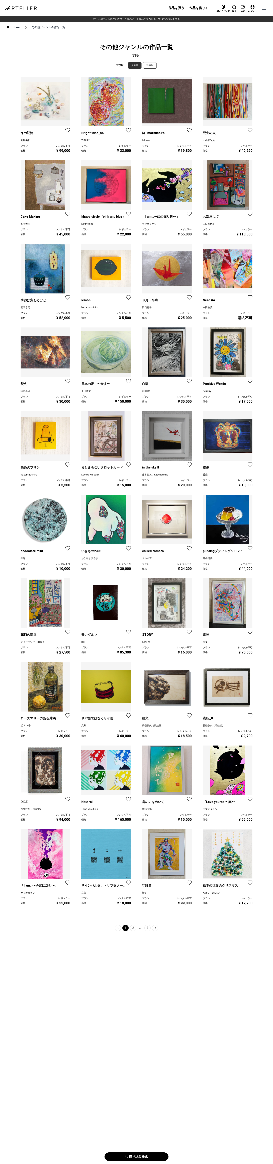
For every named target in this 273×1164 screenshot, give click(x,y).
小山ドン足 (209, 140)
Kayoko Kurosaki (90, 474)
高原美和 (25, 140)
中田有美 (207, 307)
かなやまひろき (89, 558)
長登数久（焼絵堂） (153, 725)
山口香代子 (209, 223)
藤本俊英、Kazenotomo (155, 474)
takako (145, 140)
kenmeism (87, 223)
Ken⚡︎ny (207, 391)
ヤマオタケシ (149, 223)
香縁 (205, 474)
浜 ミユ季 (26, 725)
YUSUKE (85, 140)
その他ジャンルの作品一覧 (48, 27)
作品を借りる (198, 8)
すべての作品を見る (169, 19)
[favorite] (67, 130)
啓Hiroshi (147, 809)
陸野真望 (25, 391)
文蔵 (83, 725)
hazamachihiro (89, 307)
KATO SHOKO (211, 892)
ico (83, 642)
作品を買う (176, 8)
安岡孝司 (25, 223)
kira (205, 642)
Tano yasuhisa (89, 809)
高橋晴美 (207, 558)
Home (16, 27)
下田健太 (86, 391)
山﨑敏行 (147, 391)
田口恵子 (147, 307)
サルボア (147, 558)
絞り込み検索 (138, 1156)
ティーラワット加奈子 (33, 642)
